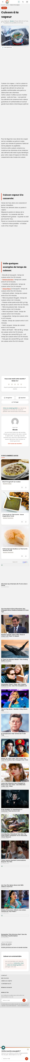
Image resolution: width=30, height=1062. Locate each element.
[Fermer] (28, 1049)
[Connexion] (2, 1)
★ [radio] (9, 384)
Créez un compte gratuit (10, 408)
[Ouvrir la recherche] (23, 1)
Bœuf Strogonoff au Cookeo (11, 482)
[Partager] (26, 487)
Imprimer (23, 397)
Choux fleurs (6, 289)
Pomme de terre (7, 280)
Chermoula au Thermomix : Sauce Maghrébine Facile (13, 515)
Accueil (3, 5)
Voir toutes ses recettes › (15, 443)
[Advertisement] (15, 66)
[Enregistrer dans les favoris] (22, 487)
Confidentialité (6, 983)
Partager (16, 402)
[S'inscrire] (24, 1000)
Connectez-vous (18, 963)
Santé (7, 5)
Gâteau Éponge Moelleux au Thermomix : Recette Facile (14, 549)
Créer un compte (6, 981)
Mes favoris (5, 978)
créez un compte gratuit (14, 965)
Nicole (12, 21)
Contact (4, 975)
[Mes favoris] (18, 1)
